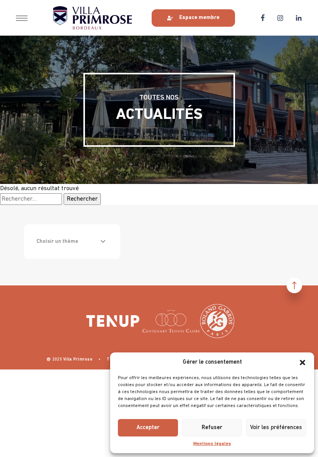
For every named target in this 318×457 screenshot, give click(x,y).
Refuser (212, 428)
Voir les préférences (276, 428)
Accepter (148, 428)
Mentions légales (212, 444)
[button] (302, 362)
